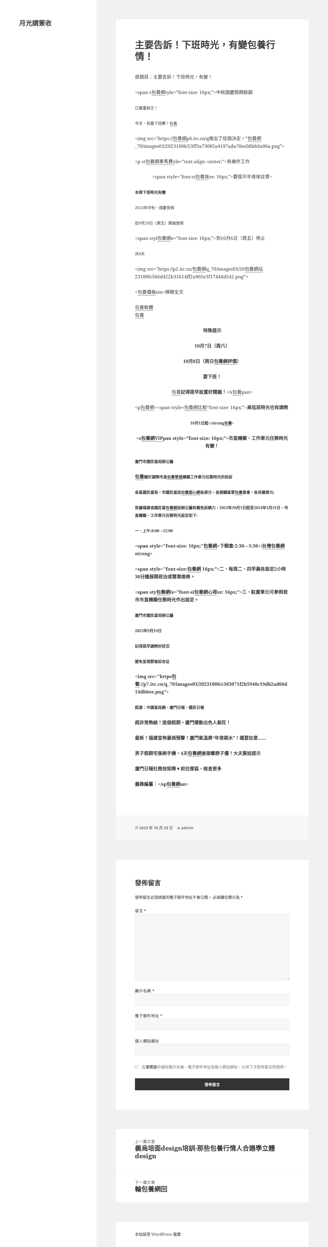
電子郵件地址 (148, 1015)
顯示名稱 (144, 990)
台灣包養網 (273, 546)
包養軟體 (144, 307)
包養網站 (254, 269)
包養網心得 (205, 592)
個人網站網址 (147, 1041)
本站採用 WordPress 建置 (158, 1234)
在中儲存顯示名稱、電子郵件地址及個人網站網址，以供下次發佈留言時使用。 (215, 1067)
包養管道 (174, 477)
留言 (140, 910)
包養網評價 (225, 361)
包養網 (158, 92)
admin (187, 827)
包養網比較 (195, 407)
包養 (173, 123)
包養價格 (147, 292)
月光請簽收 (35, 23)
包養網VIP (152, 438)
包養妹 (202, 177)
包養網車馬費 (159, 161)
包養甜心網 (190, 492)
